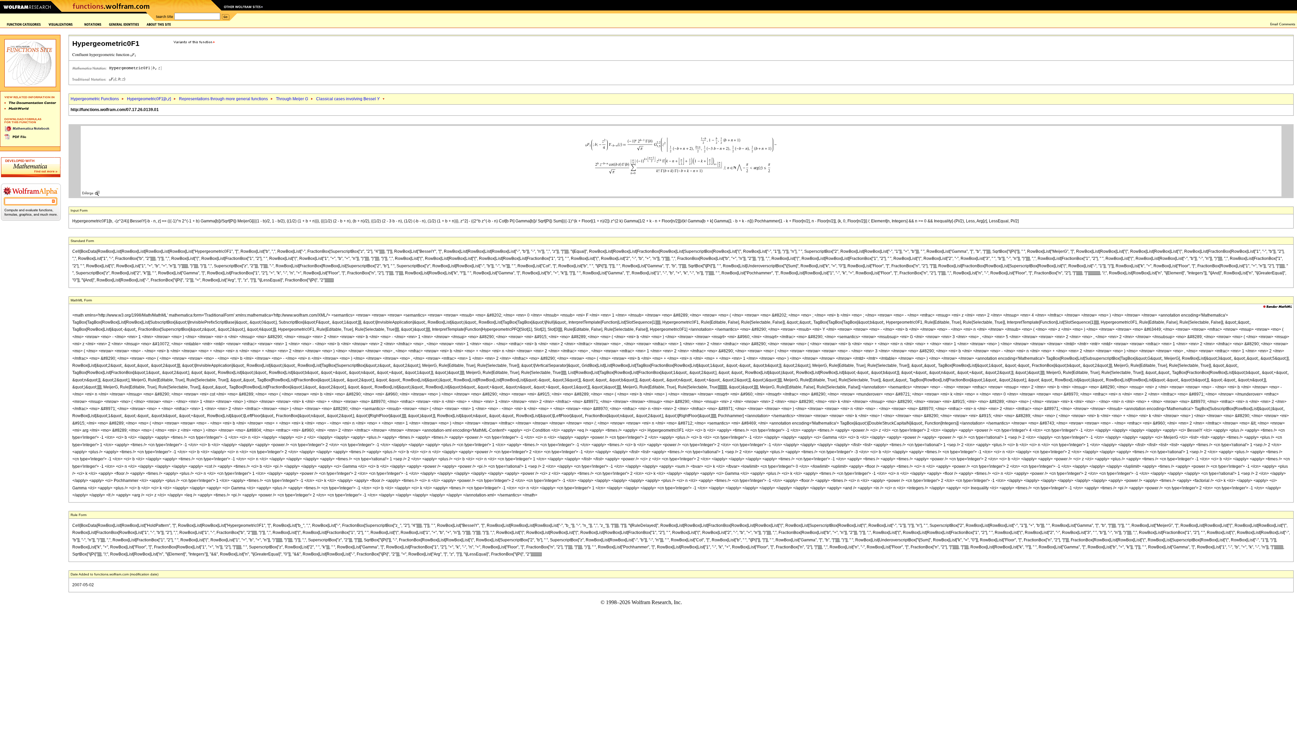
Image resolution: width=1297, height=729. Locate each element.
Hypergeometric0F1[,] (149, 99)
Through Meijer (292, 99)
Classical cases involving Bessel (348, 99)
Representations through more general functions (223, 99)
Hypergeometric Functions (95, 99)
